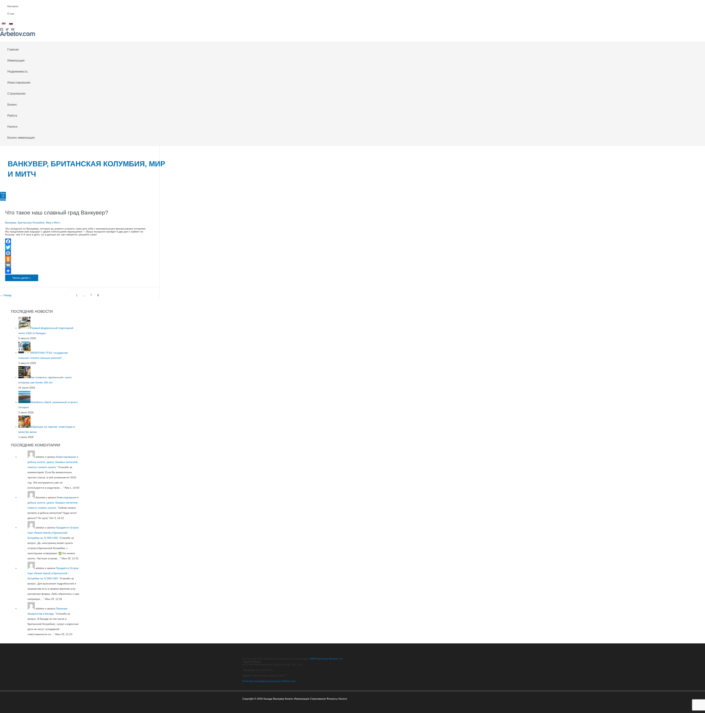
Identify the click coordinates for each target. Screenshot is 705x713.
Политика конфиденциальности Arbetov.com (269, 681)
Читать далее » (21, 278)
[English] (4, 24)
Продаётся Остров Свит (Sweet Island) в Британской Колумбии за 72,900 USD (53, 532)
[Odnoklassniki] (77, 259)
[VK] (77, 265)
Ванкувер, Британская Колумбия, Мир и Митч (32, 222)
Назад (5, 295)
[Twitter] (7, 30)
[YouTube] (12, 30)
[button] (1, 39)
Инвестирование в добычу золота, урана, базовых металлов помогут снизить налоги (53, 462)
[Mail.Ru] (77, 253)
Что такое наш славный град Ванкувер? (56, 213)
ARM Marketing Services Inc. (327, 658)
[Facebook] (1, 30)
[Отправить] (77, 271)
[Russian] (11, 24)
